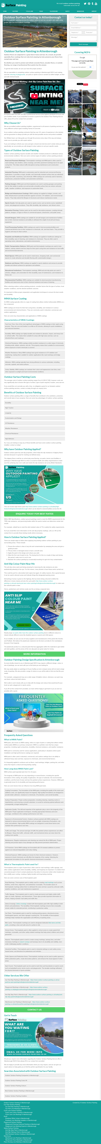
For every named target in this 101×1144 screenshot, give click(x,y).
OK (90, 67)
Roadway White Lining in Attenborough (17, 1118)
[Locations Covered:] (3, 1)
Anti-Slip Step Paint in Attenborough (16, 1130)
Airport (94, 11)
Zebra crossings (21, 903)
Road (41, 11)
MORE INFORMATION (34, 654)
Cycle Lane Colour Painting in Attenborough (19, 1112)
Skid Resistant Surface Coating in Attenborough (20, 1134)
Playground (54, 11)
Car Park (15, 11)
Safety (67, 11)
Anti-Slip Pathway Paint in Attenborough (17, 1132)
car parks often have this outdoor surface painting (28, 633)
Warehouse (80, 11)
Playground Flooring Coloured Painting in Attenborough (22, 1124)
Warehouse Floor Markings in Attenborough (18, 1140)
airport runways (25, 942)
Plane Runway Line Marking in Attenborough (18, 1142)
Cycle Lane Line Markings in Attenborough (18, 1114)
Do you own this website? (79, 67)
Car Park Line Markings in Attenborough (17, 1108)
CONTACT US (35, 1009)
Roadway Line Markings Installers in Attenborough (21, 1120)
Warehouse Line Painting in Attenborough (18, 1138)
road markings (49, 882)
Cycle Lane (29, 11)
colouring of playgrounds (17, 74)
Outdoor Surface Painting (89, 1102)
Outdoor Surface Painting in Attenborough (17, 1102)
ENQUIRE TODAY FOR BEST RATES (34, 514)
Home (5, 11)
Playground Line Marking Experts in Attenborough (20, 1126)
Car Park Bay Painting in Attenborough (17, 1106)
